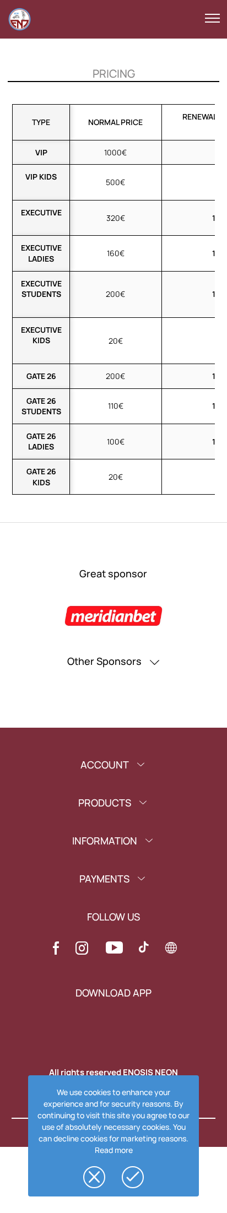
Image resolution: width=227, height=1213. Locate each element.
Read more (114, 1150)
